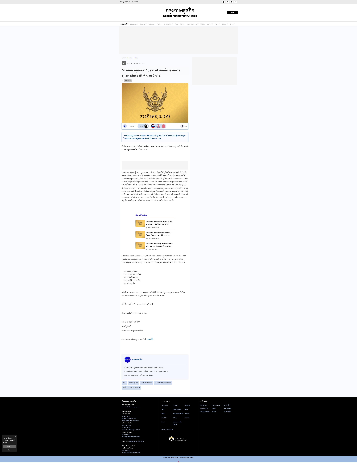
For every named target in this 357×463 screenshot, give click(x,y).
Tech (158, 24)
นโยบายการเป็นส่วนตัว (177, 423)
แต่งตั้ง (124, 382)
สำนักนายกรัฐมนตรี (146, 382)
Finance (142, 24)
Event (231, 24)
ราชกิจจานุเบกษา (133, 382)
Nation (214, 408)
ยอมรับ (9, 446)
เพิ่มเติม (5, 442)
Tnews (214, 411)
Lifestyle (209, 24)
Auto (176, 24)
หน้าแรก (124, 58)
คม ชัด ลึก (226, 405)
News (216, 24)
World (182, 24)
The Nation (203, 405)
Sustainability (167, 24)
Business (151, 24)
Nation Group (216, 405)
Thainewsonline (204, 411)
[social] (223, 2)
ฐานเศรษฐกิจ (227, 411)
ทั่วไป (136, 58)
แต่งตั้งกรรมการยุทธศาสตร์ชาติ (131, 387)
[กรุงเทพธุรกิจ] (124, 24)
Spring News (227, 408)
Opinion (224, 24)
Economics (133, 24)
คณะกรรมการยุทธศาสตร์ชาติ (163, 382)
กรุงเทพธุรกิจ (204, 408)
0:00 (131, 126)
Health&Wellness (192, 24)
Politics (203, 24)
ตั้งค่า (9, 450)
